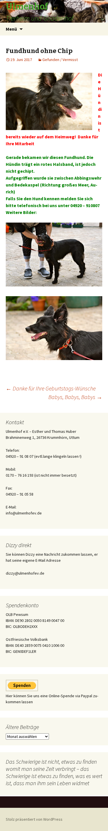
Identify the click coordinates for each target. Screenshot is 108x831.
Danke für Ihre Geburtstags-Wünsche (51, 388)
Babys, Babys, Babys (75, 396)
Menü (11, 29)
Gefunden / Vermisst (60, 59)
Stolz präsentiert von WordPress (34, 819)
